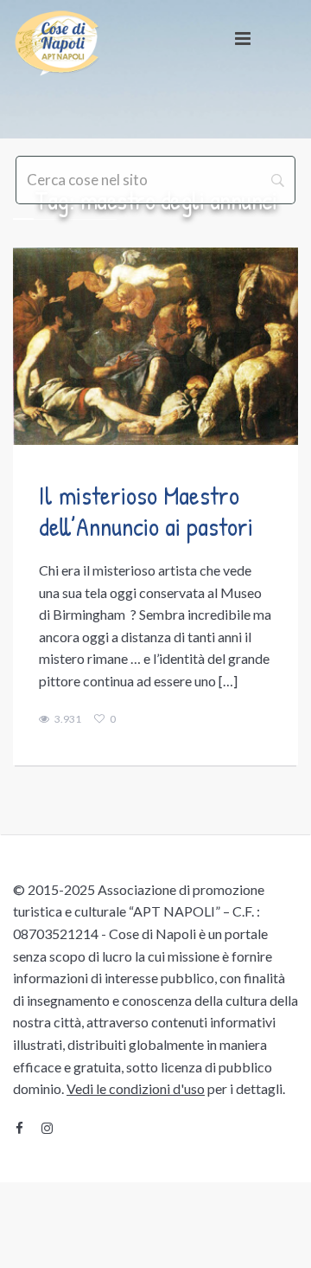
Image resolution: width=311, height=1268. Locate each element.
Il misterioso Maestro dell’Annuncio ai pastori (146, 511)
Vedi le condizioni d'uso (136, 1088)
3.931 (67, 719)
